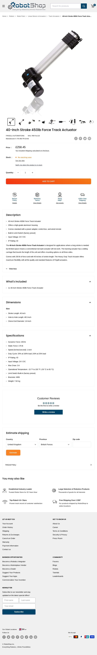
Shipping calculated (32, 151)
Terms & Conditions (60, 531)
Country (9, 439)
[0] (92, 6)
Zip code (76, 439)
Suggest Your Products (11, 573)
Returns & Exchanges (10, 535)
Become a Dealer (9, 569)
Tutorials (56, 573)
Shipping (5, 531)
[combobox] (65, 6)
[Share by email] (89, 138)
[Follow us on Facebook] (4, 637)
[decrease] (18, 172)
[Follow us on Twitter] (8, 637)
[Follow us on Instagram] (13, 637)
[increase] (32, 172)
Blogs (55, 565)
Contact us (6, 549)
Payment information (10, 546)
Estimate (13, 453)
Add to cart (48, 181)
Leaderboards (58, 576)
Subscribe (19, 612)
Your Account (7, 524)
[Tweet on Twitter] (85, 138)
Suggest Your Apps (9, 576)
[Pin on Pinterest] (80, 138)
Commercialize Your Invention (14, 580)
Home (4, 16)
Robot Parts (21, 16)
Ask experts (60, 203)
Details (14, 203)
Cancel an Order (8, 538)
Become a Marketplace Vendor (14, 565)
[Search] (84, 6)
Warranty (5, 542)
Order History (7, 527)
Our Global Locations (9, 629)
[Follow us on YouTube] (22, 637)
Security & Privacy (60, 535)
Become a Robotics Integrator (13, 561)
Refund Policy (10, 465)
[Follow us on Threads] (35, 637)
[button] (93, 122)
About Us (56, 524)
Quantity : (10, 172)
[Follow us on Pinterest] (17, 637)
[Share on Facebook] (76, 138)
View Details (37, 203)
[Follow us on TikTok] (26, 637)
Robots (11, 16)
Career (55, 527)
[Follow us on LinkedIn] (31, 637)
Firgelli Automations (15, 136)
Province (43, 439)
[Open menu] (3, 6)
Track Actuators (54, 16)
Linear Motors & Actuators (37, 16)
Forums (56, 561)
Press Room (57, 538)
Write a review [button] (48, 412)
